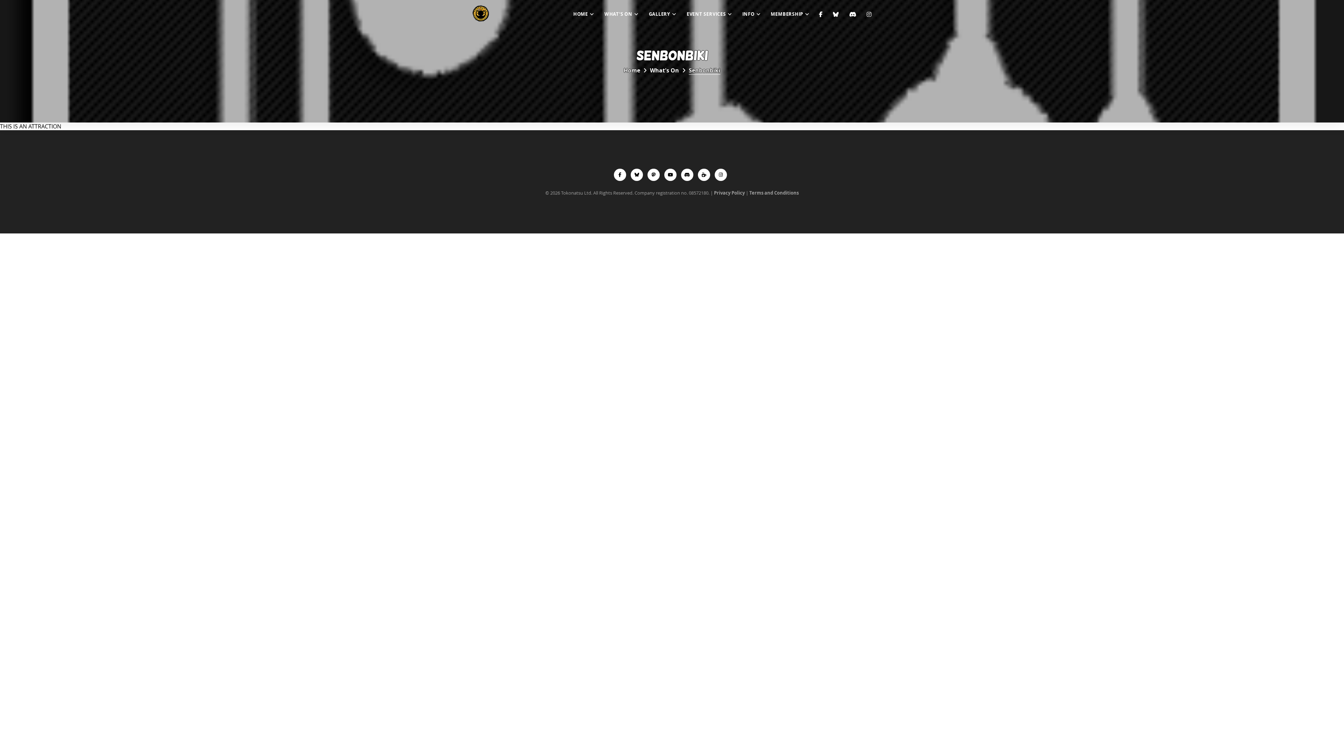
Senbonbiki (704, 70)
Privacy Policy (729, 193)
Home (580, 14)
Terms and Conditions (774, 193)
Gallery (659, 14)
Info (748, 14)
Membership (787, 14)
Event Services (706, 14)
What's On (618, 14)
